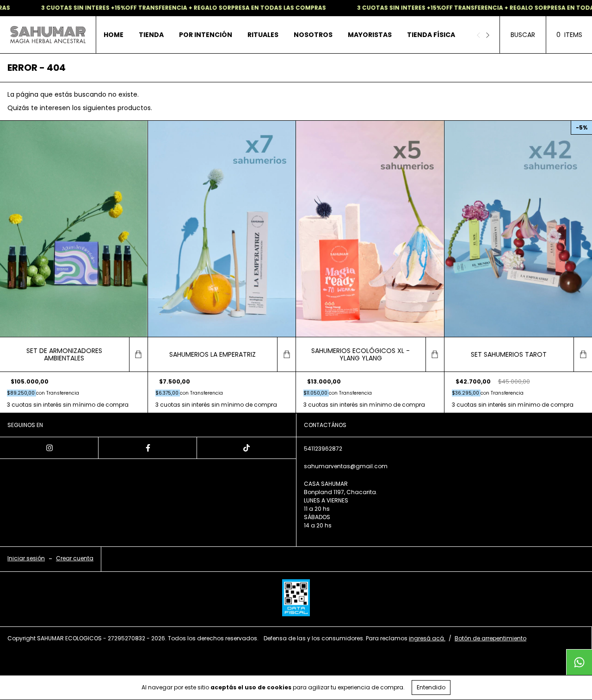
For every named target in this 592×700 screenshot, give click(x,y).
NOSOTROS (313, 34)
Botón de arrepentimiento (490, 638)
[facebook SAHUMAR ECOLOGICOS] (147, 447)
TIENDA (151, 34)
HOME (113, 34)
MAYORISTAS (370, 34)
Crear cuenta (74, 558)
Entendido (431, 687)
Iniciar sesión (26, 558)
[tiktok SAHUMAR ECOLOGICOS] (246, 447)
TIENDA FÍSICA (431, 34)
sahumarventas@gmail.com (346, 466)
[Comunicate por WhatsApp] (579, 662)
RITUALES (262, 34)
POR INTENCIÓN (205, 34)
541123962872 (323, 448)
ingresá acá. (427, 638)
